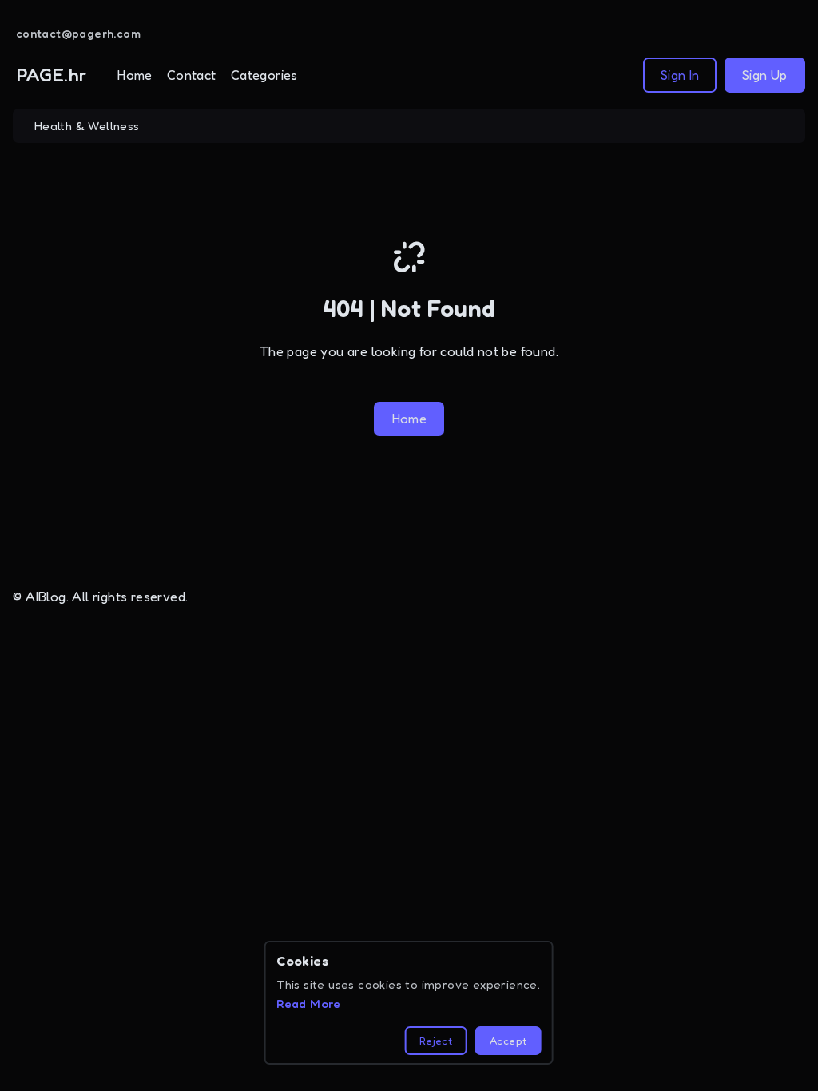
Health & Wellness (87, 126)
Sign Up (765, 75)
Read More (308, 1003)
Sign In (680, 75)
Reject (435, 1040)
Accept (508, 1040)
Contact (191, 75)
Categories (264, 75)
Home (135, 75)
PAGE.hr (52, 74)
